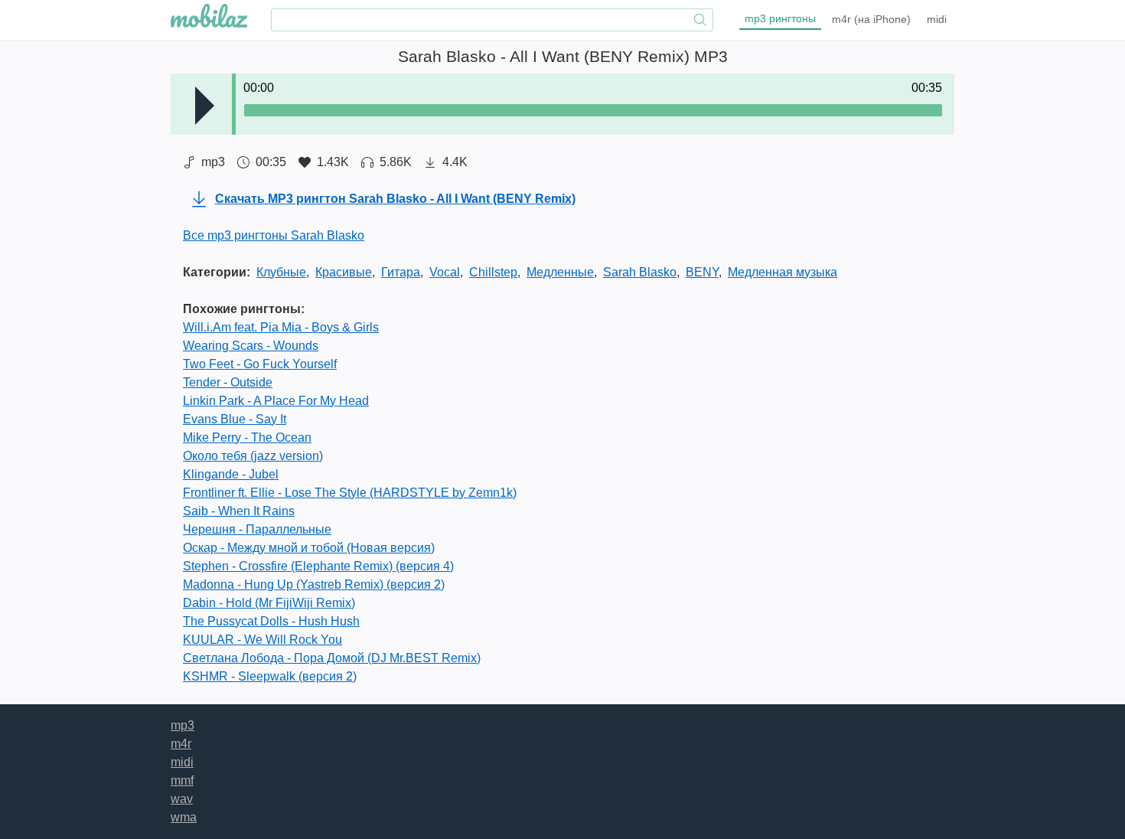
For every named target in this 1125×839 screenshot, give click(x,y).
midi (937, 19)
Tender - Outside (227, 382)
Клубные (281, 272)
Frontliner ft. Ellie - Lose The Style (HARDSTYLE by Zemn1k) (350, 492)
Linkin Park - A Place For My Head (276, 400)
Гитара (400, 272)
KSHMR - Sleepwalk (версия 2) (270, 676)
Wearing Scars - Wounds (250, 345)
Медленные (560, 272)
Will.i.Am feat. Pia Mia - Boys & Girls (281, 327)
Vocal (444, 272)
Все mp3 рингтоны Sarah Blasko (273, 235)
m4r (871, 19)
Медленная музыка (782, 272)
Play (204, 106)
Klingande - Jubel (231, 474)
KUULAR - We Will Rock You (262, 639)
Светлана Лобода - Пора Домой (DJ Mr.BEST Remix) (332, 657)
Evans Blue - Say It (234, 419)
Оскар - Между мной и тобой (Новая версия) (309, 547)
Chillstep (493, 272)
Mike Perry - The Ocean (247, 437)
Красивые (343, 272)
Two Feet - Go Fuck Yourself (260, 364)
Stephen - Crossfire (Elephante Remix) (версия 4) (318, 566)
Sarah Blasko (640, 272)
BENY (702, 272)
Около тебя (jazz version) (253, 455)
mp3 (780, 18)
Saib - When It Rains (239, 510)
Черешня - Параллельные (257, 529)
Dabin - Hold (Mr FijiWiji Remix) (269, 602)
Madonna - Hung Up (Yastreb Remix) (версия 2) (314, 584)
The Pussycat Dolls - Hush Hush (271, 621)
